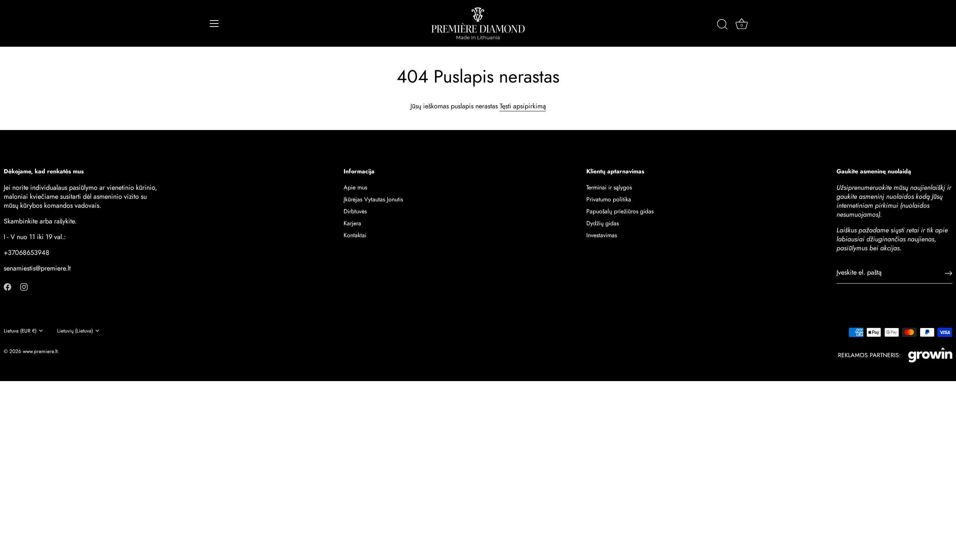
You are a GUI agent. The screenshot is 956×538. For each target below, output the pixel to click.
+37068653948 (26, 252)
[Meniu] (214, 23)
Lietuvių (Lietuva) (75, 331)
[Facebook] (7, 286)
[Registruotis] (948, 272)
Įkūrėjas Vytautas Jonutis (373, 199)
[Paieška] (722, 24)
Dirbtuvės (355, 211)
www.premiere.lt (40, 351)
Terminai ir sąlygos (609, 187)
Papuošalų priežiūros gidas (620, 211)
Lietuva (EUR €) (20, 331)
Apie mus (355, 187)
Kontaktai (355, 235)
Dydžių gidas (602, 223)
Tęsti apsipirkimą (523, 106)
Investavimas (601, 235)
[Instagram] (24, 286)
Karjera (352, 223)
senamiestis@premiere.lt (37, 268)
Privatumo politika (608, 199)
